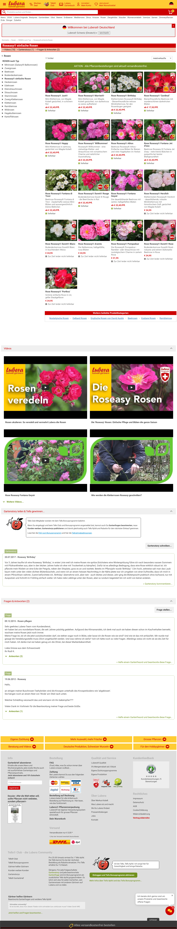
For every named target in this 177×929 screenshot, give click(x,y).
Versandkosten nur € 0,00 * (61, 833)
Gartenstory (54, 872)
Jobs (93, 816)
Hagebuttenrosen (13, 113)
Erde (3, 20)
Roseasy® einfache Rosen (43, 40)
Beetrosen (9, 71)
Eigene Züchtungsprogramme (104, 770)
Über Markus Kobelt (99, 800)
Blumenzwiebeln (134, 17)
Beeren (59, 17)
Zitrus (88, 17)
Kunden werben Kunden (18, 870)
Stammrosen (11, 96)
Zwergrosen (10, 68)
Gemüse (146, 17)
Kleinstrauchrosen (13, 89)
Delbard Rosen (80, 318)
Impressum (138, 798)
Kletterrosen (10, 103)
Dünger (9, 20)
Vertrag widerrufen (141, 818)
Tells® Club (13, 859)
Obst (53, 17)
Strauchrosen (11, 92)
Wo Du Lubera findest (100, 808)
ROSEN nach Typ (24, 40)
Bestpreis (33, 17)
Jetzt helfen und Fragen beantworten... (25, 913)
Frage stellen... (164, 609)
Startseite (5, 40)
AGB (135, 806)
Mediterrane (79, 17)
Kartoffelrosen (12, 116)
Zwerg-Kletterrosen (14, 99)
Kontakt (94, 820)
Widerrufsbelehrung (141, 814)
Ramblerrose (11, 106)
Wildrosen (9, 109)
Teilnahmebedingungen (82, 533)
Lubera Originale (21, 17)
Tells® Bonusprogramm (18, 863)
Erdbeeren (68, 17)
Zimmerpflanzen (166, 17)
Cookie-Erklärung (140, 810)
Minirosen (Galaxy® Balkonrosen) (21, 64)
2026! (9, 17)
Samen (155, 17)
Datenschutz (138, 802)
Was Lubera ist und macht (102, 804)
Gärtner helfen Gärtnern (18, 866)
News (3, 17)
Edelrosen (9, 85)
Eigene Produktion (99, 774)
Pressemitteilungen (99, 812)
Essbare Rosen (148, 318)
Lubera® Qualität (98, 763)
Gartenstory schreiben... (160, 545)
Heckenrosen (11, 82)
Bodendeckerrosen (14, 75)
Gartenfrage (54, 875)
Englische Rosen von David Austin (107, 318)
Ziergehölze (112, 17)
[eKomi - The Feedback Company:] (151, 769)
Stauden (122, 17)
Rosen (103, 17)
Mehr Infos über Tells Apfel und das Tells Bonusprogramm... (115, 880)
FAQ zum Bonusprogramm (49, 533)
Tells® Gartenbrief (16, 878)
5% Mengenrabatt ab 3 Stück (103, 767)
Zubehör (17, 20)
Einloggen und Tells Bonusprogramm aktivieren (113, 875)
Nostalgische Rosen (59, 318)
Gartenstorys (14, 874)
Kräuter (96, 17)
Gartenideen (44, 17)
